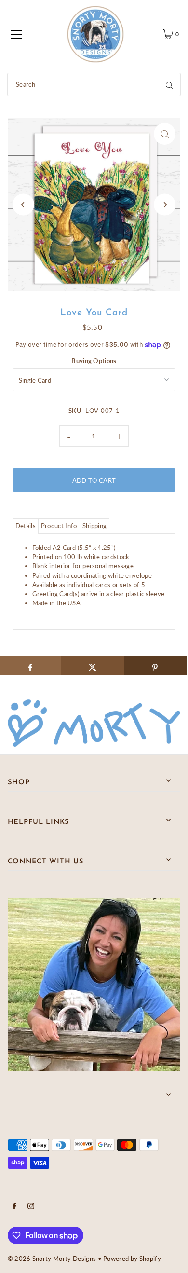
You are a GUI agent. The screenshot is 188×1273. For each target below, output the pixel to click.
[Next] (164, 205)
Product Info (59, 526)
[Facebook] (14, 1207)
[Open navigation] (16, 34)
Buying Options (93, 361)
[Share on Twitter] (92, 665)
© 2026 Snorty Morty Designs (52, 1258)
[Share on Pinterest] (155, 665)
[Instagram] (30, 1207)
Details (25, 526)
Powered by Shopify (132, 1258)
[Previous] (23, 205)
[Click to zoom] (164, 134)
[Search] (169, 84)
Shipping (94, 526)
